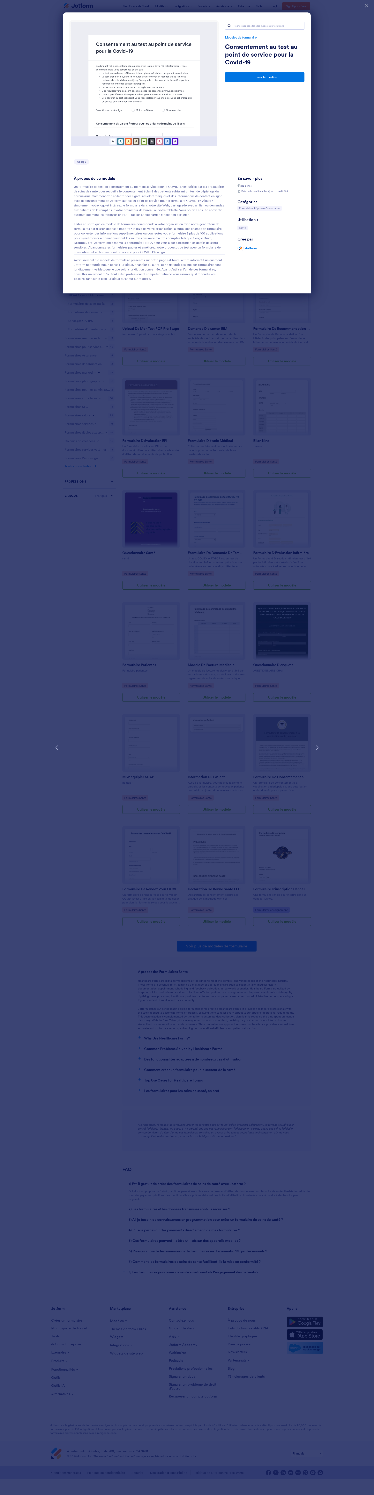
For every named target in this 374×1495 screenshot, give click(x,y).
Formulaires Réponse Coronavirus (259, 208)
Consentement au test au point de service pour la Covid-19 (261, 54)
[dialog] (187, 747)
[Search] (229, 26)
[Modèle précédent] (57, 747)
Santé (243, 228)
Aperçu (81, 161)
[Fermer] (366, 6)
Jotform (251, 248)
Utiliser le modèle (264, 77)
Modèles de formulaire (241, 37)
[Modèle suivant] (317, 747)
